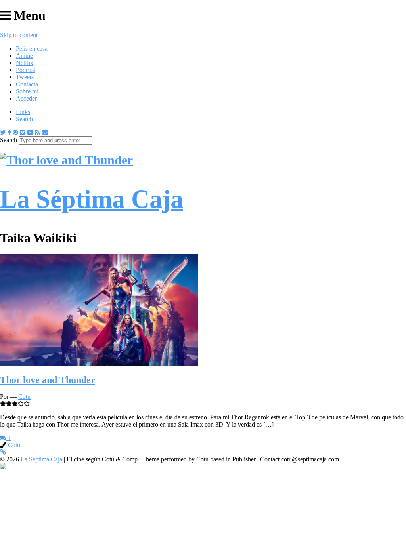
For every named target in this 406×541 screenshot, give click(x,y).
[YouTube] (30, 132)
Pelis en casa (32, 48)
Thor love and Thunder (47, 380)
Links (23, 112)
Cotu (24, 396)
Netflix (24, 62)
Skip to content (19, 35)
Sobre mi (27, 91)
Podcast (25, 70)
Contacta (27, 84)
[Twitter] (3, 132)
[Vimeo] (22, 132)
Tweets (25, 77)
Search (24, 119)
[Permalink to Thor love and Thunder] (99, 363)
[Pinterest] (15, 132)
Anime (24, 55)
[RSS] (37, 132)
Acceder (26, 98)
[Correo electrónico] (45, 132)
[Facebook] (9, 132)
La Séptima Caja (41, 459)
